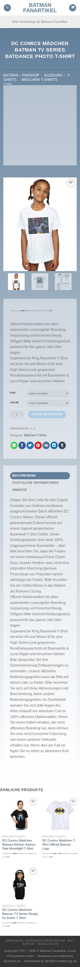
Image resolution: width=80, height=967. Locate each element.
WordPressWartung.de (61, 961)
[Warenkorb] (72, 8)
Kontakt (29, 944)
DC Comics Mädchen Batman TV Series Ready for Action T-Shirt (20, 913)
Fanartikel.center (22, 956)
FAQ (70, 940)
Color (14, 402)
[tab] (40, 475)
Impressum (15, 940)
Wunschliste (48, 944)
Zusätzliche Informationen (35, 482)
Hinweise (19, 490)
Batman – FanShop (21, 75)
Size (13, 393)
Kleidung (53, 75)
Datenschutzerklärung (45, 940)
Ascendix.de (11, 961)
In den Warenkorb (47, 414)
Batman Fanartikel (40, 7)
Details (50, 310)
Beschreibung (24, 475)
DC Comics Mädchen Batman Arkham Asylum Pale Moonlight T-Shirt (19, 844)
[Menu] (7, 8)
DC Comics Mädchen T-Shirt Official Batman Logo (59, 844)
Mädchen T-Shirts (39, 80)
